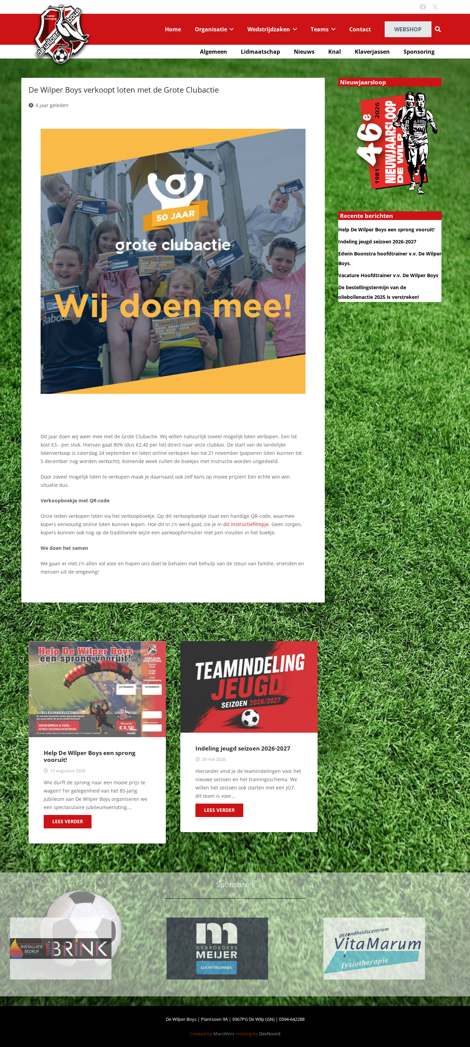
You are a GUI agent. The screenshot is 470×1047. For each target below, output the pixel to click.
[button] (230, 29)
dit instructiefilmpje (246, 524)
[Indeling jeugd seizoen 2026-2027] (249, 687)
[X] (435, 7)
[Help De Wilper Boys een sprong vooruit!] (97, 689)
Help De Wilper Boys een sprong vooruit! (90, 756)
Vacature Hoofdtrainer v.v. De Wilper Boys (388, 275)
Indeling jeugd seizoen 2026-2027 (242, 748)
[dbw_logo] (61, 35)
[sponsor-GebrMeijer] (78, 949)
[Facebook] (423, 7)
